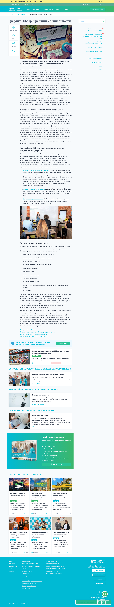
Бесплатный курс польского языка (32, 581)
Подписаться (63, 343)
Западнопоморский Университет (34, 189)
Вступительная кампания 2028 (31, 566)
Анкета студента (26, 561)
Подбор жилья (26, 588)
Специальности (13, 566)
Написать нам (99, 583)
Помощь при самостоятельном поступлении (48, 374)
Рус (104, 4)
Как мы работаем (27, 576)
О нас (23, 578)
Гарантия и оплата (51, 576)
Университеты (13, 563)
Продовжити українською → (37, 1)
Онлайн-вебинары (51, 561)
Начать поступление (97, 9)
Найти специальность (38, 427)
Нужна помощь (36, 383)
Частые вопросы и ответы (54, 573)
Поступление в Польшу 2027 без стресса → (34, 336)
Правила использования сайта (55, 566)
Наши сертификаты (52, 571)
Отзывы (24, 568)
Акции (10, 561)
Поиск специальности (40, 416)
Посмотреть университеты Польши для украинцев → (37, 332)
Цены (10, 568)
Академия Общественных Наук (33, 199)
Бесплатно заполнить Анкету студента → (33, 334)
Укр (101, 4)
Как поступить (26, 573)
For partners (99, 579)
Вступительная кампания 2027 (30, 563)
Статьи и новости (21, 14)
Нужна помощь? (98, 575)
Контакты (11, 571)
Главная (11, 14)
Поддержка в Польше (52, 563)
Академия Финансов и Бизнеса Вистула (36, 170)
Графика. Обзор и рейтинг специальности (40, 14)
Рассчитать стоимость (38, 404)
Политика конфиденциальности (55, 568)
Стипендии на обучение (29, 586)
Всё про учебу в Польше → (29, 330)
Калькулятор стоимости (40, 395)
